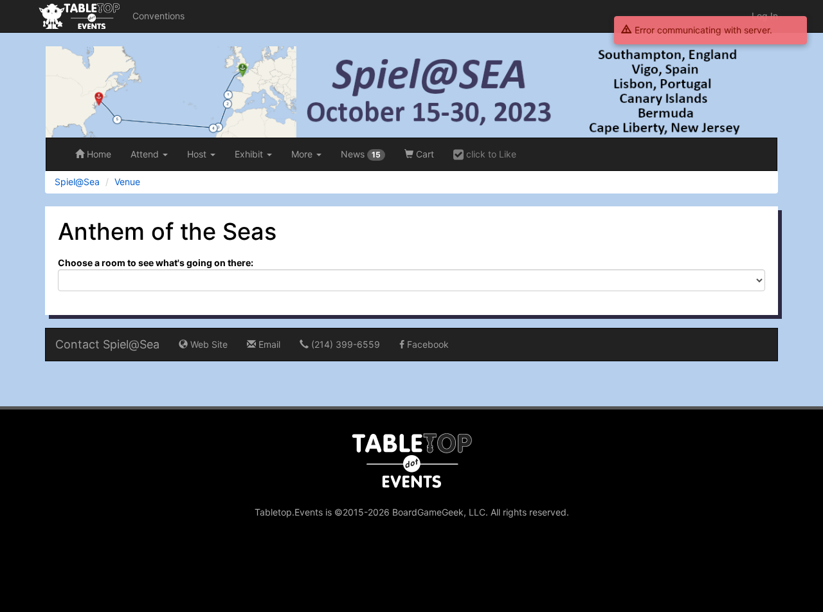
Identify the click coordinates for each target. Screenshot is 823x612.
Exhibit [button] (250, 153)
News (361, 153)
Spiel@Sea (77, 181)
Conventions (158, 15)
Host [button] (198, 153)
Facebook (426, 344)
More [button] (303, 153)
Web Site (208, 344)
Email (268, 344)
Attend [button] (146, 153)
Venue (127, 181)
